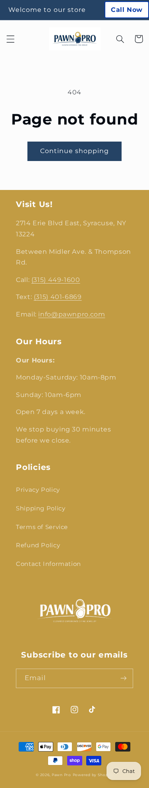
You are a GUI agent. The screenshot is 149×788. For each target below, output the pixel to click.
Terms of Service (42, 527)
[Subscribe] (123, 678)
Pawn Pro (61, 775)
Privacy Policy (38, 489)
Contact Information (48, 564)
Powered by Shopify (93, 775)
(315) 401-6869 (58, 297)
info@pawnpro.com (71, 314)
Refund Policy (38, 545)
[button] (10, 39)
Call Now (127, 9)
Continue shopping (74, 151)
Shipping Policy (40, 508)
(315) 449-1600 (55, 280)
